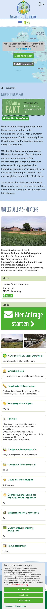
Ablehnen (23, 595)
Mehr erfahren (23, 48)
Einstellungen (23, 600)
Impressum (8, 606)
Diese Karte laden (23, 55)
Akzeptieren (23, 589)
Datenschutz (20, 606)
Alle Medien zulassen (23, 64)
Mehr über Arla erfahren (17, 118)
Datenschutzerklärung (19, 585)
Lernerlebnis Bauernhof (23, 17)
